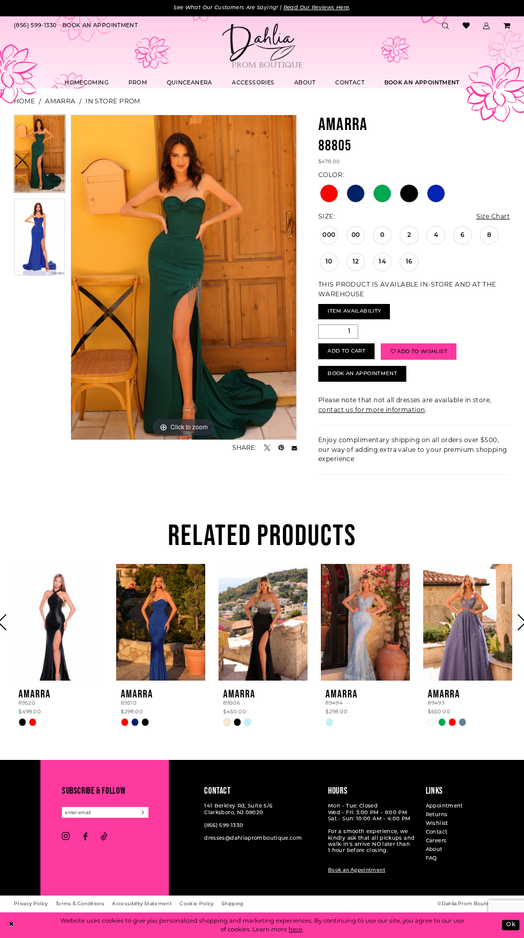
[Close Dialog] (11, 925)
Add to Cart (346, 351)
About (434, 850)
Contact (437, 832)
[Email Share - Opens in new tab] (294, 447)
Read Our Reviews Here (316, 8)
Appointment (444, 806)
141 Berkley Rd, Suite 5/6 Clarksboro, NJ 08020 (238, 809)
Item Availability (354, 311)
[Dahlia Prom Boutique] (262, 46)
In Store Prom (113, 101)
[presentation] (58, 622)
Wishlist (437, 823)
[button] (486, 26)
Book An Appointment (362, 374)
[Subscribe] (143, 812)
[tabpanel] (40, 156)
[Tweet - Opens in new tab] (267, 448)
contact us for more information (371, 409)
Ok (510, 925)
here (295, 929)
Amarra (60, 101)
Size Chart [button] (493, 216)
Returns (437, 815)
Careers (436, 841)
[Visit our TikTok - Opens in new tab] (104, 837)
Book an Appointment (356, 870)
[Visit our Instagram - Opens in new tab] (66, 836)
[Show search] (445, 26)
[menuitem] (35, 26)
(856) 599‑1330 (223, 825)
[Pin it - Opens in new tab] (281, 448)
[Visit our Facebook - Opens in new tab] (85, 837)
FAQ (431, 858)
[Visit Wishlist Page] (465, 26)
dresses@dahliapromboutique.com (253, 838)
